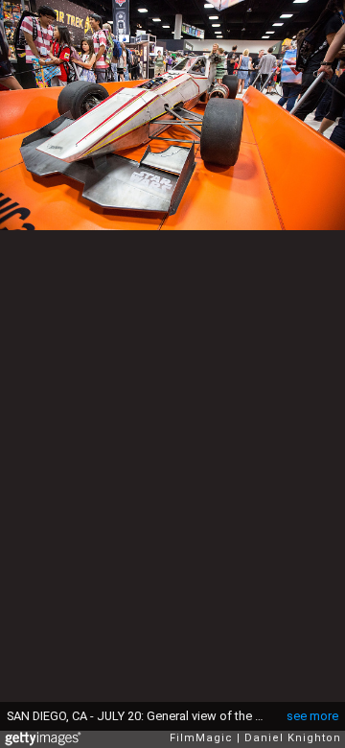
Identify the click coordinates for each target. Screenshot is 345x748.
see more (312, 716)
